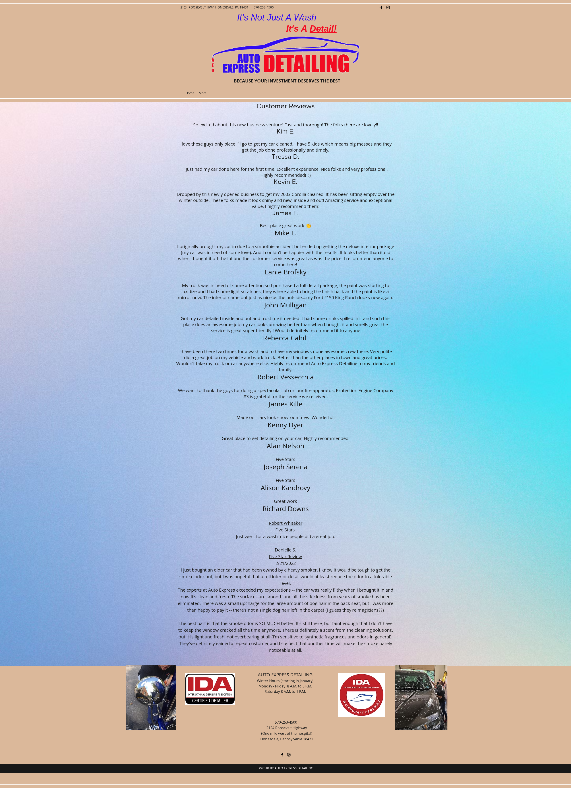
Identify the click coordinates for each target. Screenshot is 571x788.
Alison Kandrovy (285, 487)
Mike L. (286, 232)
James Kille (285, 403)
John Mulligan (285, 304)
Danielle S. (285, 550)
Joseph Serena (286, 466)
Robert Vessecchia (285, 376)
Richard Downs (286, 508)
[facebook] (381, 7)
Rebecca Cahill (285, 337)
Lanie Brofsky (285, 271)
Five (280, 459)
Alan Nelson (285, 445)
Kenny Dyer (285, 424)
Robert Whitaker (285, 523)
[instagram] (388, 7)
